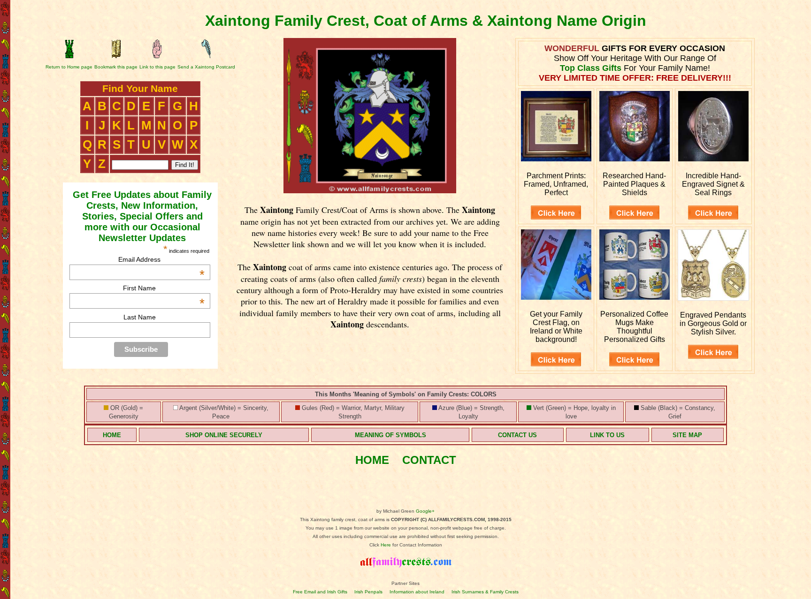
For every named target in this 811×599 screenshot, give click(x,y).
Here (386, 544)
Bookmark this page (116, 66)
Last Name (139, 317)
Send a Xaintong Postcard (206, 66)
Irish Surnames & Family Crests (485, 591)
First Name (164, 288)
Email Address (161, 259)
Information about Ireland (417, 591)
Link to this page (157, 66)
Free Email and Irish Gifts (320, 591)
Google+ (425, 511)
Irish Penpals (368, 591)
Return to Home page (69, 66)
